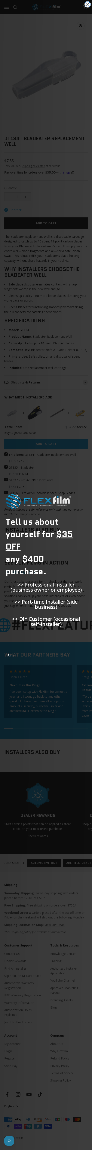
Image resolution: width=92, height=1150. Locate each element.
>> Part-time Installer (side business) (46, 604)
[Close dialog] (87, 4)
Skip (11, 655)
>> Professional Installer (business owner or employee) (46, 587)
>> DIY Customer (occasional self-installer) (46, 621)
